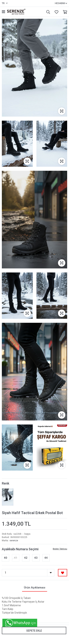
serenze (14, 540)
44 (46, 557)
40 (5, 557)
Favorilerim (55, 12)
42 (25, 557)
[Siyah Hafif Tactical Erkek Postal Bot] (7, 497)
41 (15, 557)
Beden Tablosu (60, 549)
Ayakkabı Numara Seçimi (20, 549)
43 (36, 557)
